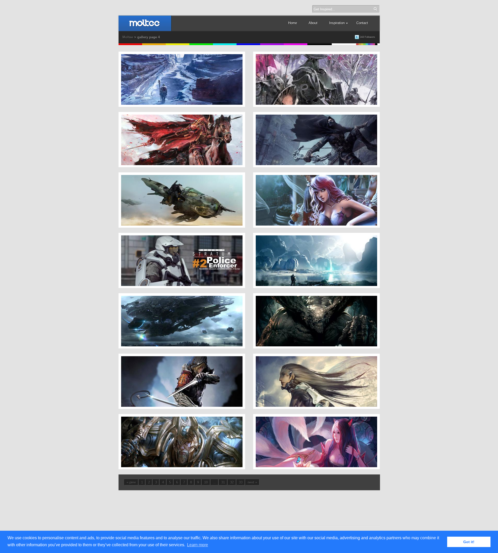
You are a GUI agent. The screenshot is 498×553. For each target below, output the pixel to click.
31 (223, 482)
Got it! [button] (468, 542)
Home (292, 23)
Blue (248, 44)
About (313, 23)
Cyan (225, 44)
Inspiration (337, 23)
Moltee (127, 37)
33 (241, 482)
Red (130, 44)
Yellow (177, 44)
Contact (362, 23)
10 (206, 482)
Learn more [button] (197, 545)
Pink (295, 44)
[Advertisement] (249, 504)
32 (232, 482)
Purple (272, 44)
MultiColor (368, 44)
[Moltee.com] (144, 25)
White (344, 44)
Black (319, 44)
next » (252, 482)
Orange (154, 44)
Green (201, 44)
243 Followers (367, 37)
